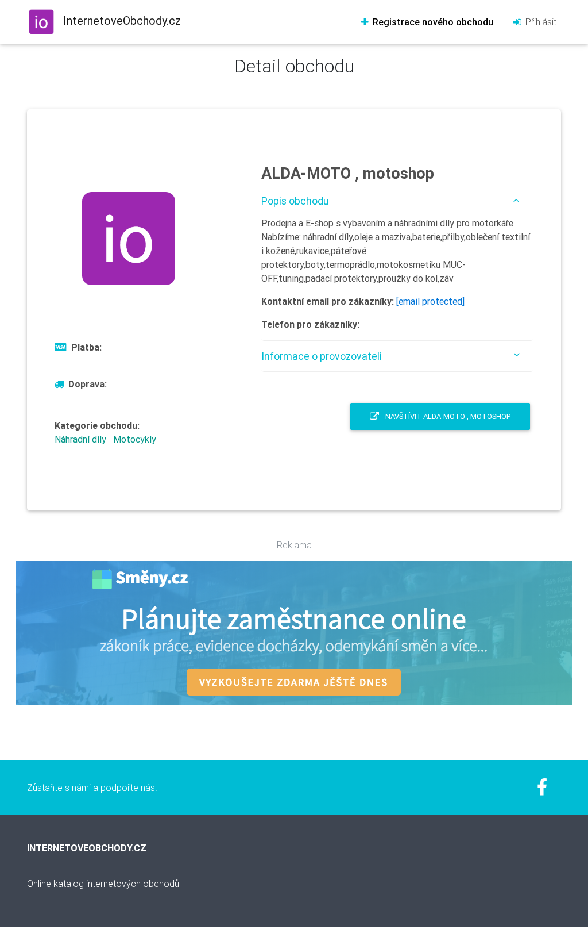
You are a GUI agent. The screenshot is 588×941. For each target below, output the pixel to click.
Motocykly (134, 439)
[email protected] (430, 301)
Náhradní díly (80, 439)
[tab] (397, 201)
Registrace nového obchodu (431, 22)
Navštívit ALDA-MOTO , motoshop (447, 416)
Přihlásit (539, 22)
